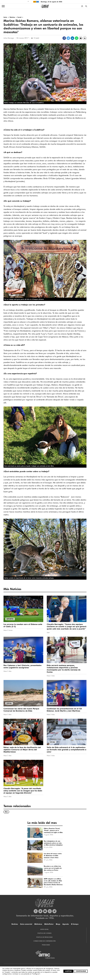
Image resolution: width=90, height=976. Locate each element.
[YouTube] (45, 911)
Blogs (58, 924)
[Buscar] (86, 6)
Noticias (14, 924)
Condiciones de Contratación (44, 941)
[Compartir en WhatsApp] (76, 38)
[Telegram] (54, 911)
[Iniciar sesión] (82, 6)
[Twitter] (40, 911)
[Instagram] (50, 911)
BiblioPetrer (49, 924)
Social (52, 660)
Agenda (65, 924)
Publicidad (46, 945)
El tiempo (75, 924)
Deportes (10, 619)
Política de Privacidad (44, 937)
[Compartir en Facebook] (64, 38)
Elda (6, 812)
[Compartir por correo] (80, 38)
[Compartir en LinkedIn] (72, 38)
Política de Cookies (44, 933)
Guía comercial (26, 924)
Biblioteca (38, 924)
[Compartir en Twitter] (68, 38)
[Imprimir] (84, 38)
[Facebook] (36, 911)
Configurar (81, 971)
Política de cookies (44, 970)
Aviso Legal (44, 929)
